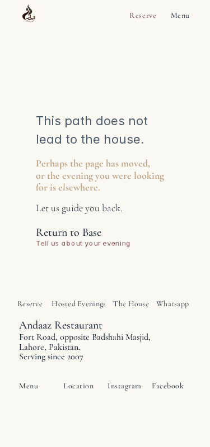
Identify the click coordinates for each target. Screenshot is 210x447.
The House (131, 303)
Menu (180, 15)
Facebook (168, 386)
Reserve (143, 15)
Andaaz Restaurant (60, 325)
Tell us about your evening (84, 243)
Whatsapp (172, 303)
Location (78, 386)
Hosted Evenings (79, 303)
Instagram (125, 386)
